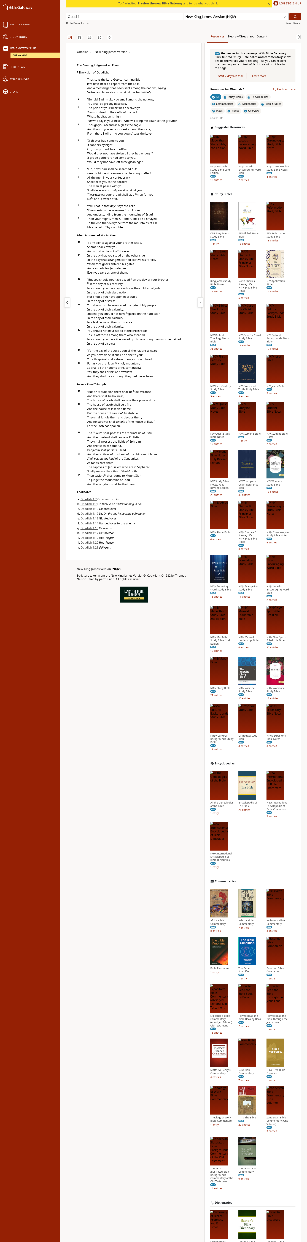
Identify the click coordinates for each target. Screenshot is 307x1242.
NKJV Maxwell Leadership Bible (248, 639)
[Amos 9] (67, 302)
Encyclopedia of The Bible (247, 804)
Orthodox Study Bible (247, 737)
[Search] (295, 16)
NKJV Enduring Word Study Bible (220, 588)
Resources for (227, 89)
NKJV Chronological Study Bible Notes (277, 168)
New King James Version (94, 569)
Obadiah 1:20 (89, 542)
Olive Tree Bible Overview (275, 1071)
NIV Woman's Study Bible (274, 483)
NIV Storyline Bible (249, 433)
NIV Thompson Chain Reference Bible (248, 484)
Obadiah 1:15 (89, 528)
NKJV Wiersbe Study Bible (246, 690)
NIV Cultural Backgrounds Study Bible (278, 338)
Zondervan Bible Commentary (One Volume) (277, 1121)
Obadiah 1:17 (89, 533)
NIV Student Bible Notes (277, 435)
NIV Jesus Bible (275, 386)
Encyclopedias (225, 763)
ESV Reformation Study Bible (276, 235)
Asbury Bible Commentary (246, 922)
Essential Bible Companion (275, 970)
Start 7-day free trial (230, 76)
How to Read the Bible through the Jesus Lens (277, 1019)
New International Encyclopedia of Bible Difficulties (221, 857)
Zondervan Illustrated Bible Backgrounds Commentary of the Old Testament (221, 1175)
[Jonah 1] (200, 302)
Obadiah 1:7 (88, 499)
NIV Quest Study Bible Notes (220, 435)
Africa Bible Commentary (218, 922)
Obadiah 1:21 (89, 547)
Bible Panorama (219, 968)
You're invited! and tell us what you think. (168, 3)
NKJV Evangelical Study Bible (248, 588)
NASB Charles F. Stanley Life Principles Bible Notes (247, 286)
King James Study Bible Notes (220, 283)
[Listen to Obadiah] (109, 37)
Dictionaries (223, 1203)
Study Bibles (223, 194)
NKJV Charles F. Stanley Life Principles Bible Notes (247, 537)
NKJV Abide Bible (220, 532)
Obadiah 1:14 (89, 523)
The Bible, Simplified (244, 970)
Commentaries (225, 881)
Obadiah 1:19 (89, 538)
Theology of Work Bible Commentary (221, 1119)
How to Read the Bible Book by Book (249, 1017)
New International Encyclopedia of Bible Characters (277, 806)
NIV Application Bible (275, 283)
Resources (218, 36)
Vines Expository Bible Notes (276, 737)
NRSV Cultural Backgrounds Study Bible (221, 739)
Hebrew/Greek (238, 36)
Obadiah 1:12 (89, 509)
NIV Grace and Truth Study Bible (248, 388)
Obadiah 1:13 (89, 518)
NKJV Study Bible (220, 688)
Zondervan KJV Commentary (247, 1170)
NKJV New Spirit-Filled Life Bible (276, 639)
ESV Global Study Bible (248, 235)
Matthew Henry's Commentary (220, 1071)
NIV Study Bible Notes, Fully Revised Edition (219, 484)
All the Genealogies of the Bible (221, 804)
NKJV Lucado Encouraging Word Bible (249, 170)
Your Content (258, 36)
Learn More (259, 76)
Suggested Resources (230, 127)
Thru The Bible (247, 1117)
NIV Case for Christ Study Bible (249, 337)
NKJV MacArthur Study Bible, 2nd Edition (220, 170)
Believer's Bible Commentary (275, 922)
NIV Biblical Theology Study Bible (219, 338)
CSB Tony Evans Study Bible (219, 235)
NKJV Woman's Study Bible (275, 690)
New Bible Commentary (246, 1071)
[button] (286, 3)
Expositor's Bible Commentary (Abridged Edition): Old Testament (221, 1020)
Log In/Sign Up (290, 3)
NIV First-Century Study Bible (220, 388)
